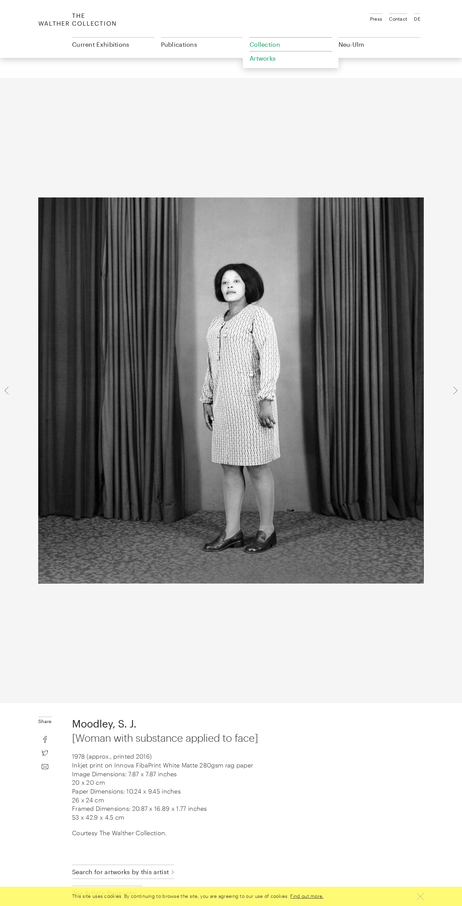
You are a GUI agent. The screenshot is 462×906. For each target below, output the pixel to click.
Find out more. (306, 896)
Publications (179, 44)
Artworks (263, 58)
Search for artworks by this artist (120, 872)
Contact (398, 19)
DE (417, 19)
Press (376, 19)
